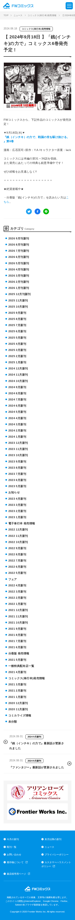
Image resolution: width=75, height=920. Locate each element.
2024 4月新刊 (17, 418)
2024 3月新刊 (17, 424)
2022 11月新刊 (18, 535)
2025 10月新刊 (18, 306)
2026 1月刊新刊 (18, 288)
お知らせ (14, 492)
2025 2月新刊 (17, 356)
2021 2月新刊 (17, 690)
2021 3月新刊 (17, 684)
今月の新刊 (13, 839)
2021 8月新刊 (17, 634)
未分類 (12, 721)
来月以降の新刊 (53, 839)
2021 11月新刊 (18, 616)
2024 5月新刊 (17, 411)
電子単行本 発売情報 (21, 523)
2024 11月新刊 (18, 374)
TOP (6, 15)
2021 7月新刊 (17, 641)
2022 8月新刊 (17, 554)
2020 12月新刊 (18, 703)
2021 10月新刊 (18, 622)
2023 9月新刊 (17, 461)
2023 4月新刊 (17, 498)
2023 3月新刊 (17, 504)
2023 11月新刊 (18, 449)
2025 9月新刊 (17, 312)
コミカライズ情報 (19, 715)
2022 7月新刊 (17, 560)
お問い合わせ (14, 854)
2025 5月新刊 (17, 337)
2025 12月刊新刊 (19, 294)
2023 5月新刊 (17, 486)
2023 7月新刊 (17, 473)
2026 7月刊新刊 (18, 250)
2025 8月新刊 (17, 319)
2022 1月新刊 (17, 603)
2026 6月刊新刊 (18, 256)
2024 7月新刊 (17, 399)
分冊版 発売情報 (18, 653)
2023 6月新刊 (17, 480)
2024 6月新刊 (17, 405)
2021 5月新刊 (17, 659)
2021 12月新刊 (18, 610)
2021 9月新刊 (17, 628)
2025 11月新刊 (18, 300)
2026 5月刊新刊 (18, 263)
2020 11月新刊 (18, 709)
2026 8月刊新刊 (18, 244)
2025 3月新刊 (17, 350)
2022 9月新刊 (17, 548)
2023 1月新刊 (17, 517)
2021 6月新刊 (17, 647)
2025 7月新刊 (17, 325)
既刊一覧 (11, 847)
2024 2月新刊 (17, 430)
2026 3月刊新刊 (18, 275)
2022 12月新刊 (18, 529)
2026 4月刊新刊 (18, 269)
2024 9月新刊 (17, 387)
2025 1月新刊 (17, 362)
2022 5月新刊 (17, 572)
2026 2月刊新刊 (18, 281)
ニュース (18, 15)
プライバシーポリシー (57, 854)
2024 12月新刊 (18, 368)
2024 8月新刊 (17, 393)
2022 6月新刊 (17, 566)
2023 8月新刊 (17, 467)
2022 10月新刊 (18, 542)
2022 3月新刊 (17, 591)
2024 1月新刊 (17, 436)
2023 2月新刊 (17, 511)
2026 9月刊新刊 (18, 238)
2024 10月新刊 (18, 381)
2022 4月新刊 (17, 585)
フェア (12, 579)
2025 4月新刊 (17, 343)
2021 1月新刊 (17, 697)
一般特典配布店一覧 (21, 665)
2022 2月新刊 (17, 597)
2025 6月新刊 (17, 331)
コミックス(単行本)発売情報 (42, 15)
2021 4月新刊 (17, 672)
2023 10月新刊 (18, 455)
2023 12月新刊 (18, 442)
